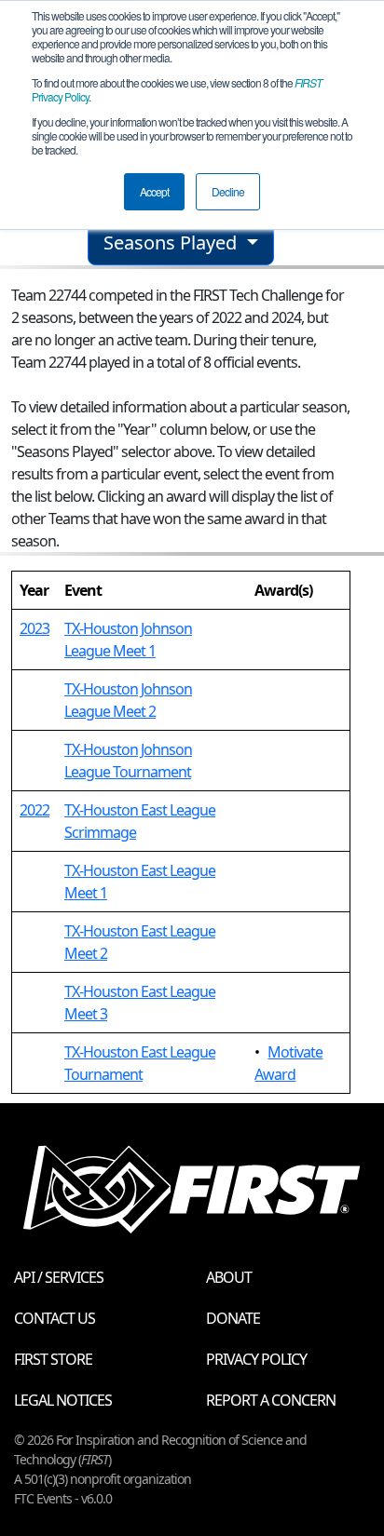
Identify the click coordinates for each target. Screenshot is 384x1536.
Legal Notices (63, 1400)
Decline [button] (228, 191)
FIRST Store (53, 1359)
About (229, 1277)
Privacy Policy (256, 1359)
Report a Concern (271, 1400)
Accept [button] (154, 191)
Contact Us (54, 1318)
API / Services (58, 1277)
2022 (34, 810)
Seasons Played (172, 242)
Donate (233, 1318)
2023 (34, 628)
